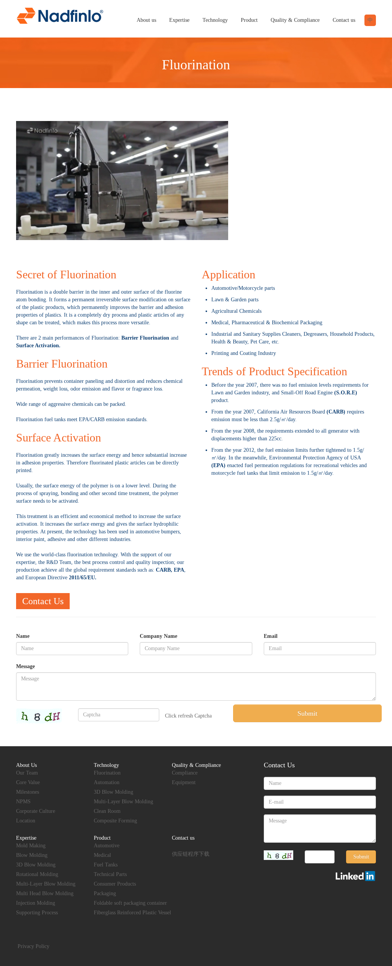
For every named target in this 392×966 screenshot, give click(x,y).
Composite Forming (115, 821)
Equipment (184, 782)
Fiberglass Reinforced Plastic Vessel (132, 912)
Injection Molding (35, 903)
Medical (102, 855)
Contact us (344, 20)
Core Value (28, 782)
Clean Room (107, 811)
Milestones (27, 792)
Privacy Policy (33, 946)
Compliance (185, 773)
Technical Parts (110, 874)
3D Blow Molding (113, 792)
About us (146, 20)
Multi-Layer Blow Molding (123, 801)
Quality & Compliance (295, 20)
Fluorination (107, 773)
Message (25, 666)
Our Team (27, 773)
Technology (215, 20)
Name (22, 636)
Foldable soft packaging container (130, 903)
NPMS (23, 801)
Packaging (105, 893)
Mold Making (31, 845)
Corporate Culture (35, 811)
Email (271, 636)
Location (25, 821)
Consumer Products (115, 884)
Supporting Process (37, 912)
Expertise (179, 20)
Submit (307, 713)
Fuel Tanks (106, 865)
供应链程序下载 (190, 854)
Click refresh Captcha (188, 716)
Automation (106, 782)
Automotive (106, 845)
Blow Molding (31, 855)
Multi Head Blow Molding (45, 893)
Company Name (158, 636)
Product (249, 20)
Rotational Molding (37, 874)
